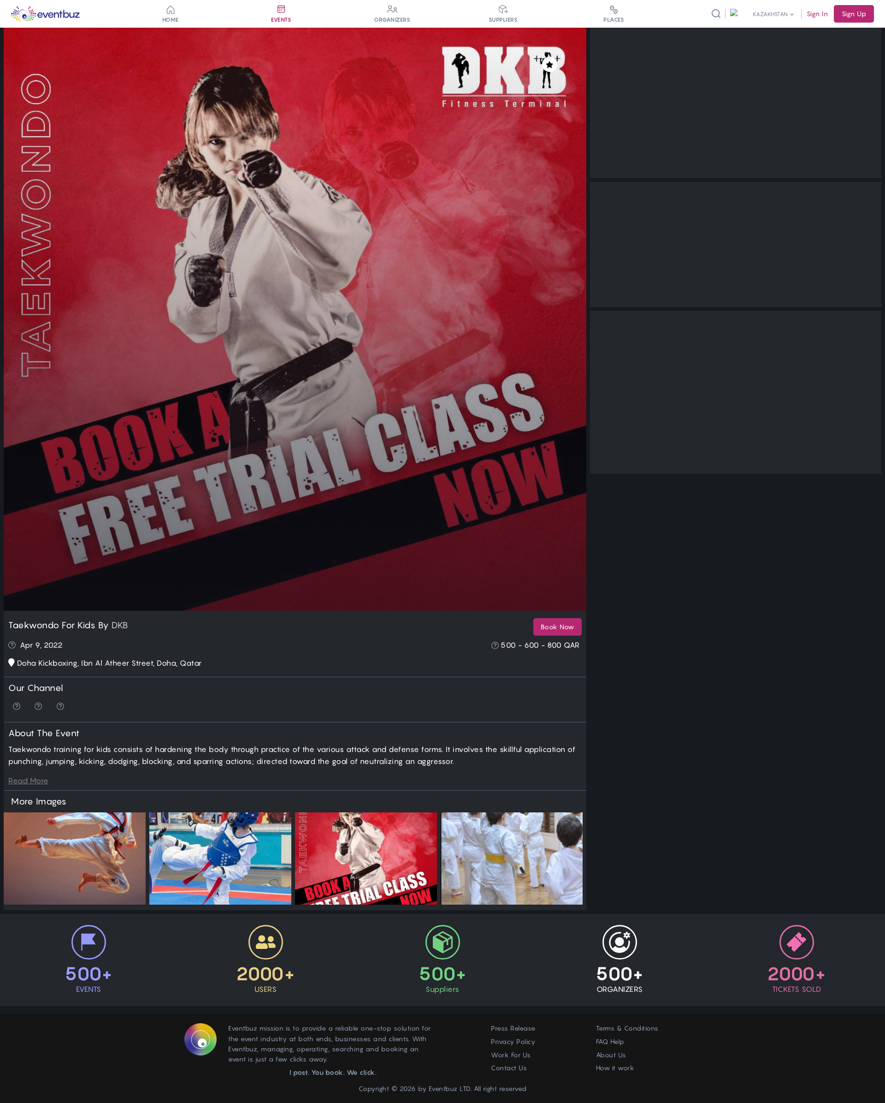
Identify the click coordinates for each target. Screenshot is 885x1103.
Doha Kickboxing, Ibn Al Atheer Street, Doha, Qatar (109, 663)
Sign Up (854, 14)
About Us (611, 1055)
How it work (615, 1068)
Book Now (557, 627)
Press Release (513, 1028)
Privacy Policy (513, 1041)
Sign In (817, 14)
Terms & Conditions (627, 1028)
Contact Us (509, 1068)
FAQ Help (610, 1041)
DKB (120, 625)
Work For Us (511, 1055)
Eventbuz (443, 1088)
